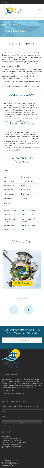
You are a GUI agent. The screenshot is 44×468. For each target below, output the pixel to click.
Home (4, 25)
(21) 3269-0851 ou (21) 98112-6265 (14, 443)
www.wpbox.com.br (8, 465)
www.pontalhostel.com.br (12, 447)
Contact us (22, 340)
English (5, 2)
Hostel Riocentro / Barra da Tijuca (14, 394)
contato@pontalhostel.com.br (13, 445)
